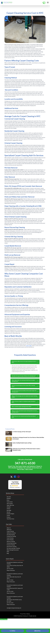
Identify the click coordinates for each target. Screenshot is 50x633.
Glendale (9, 506)
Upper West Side (10, 505)
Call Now (13, 630)
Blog (8, 553)
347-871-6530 (25, 463)
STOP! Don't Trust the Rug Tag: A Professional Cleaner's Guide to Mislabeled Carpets (26, 449)
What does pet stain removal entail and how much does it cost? (24, 417)
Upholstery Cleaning (11, 532)
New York (9, 496)
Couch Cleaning (10, 538)
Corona (8, 515)
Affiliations (9, 529)
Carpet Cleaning (10, 531)
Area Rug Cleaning (11, 534)
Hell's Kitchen (10, 503)
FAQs (8, 551)
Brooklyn (9, 498)
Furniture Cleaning (11, 544)
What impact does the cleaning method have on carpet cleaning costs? (23, 381)
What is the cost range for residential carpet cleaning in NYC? (23, 402)
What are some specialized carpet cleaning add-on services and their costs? (24, 411)
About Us (9, 527)
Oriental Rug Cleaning (11, 543)
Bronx (8, 500)
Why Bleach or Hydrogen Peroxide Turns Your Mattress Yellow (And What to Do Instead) (28, 438)
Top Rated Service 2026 (15, 483)
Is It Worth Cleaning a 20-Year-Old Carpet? (21, 431)
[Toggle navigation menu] (48, 2)
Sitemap (28, 613)
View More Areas (10, 518)
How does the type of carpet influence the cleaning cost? (24, 376)
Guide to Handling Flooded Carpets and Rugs (22, 442)
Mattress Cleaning (11, 541)
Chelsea (8, 508)
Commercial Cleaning (11, 536)
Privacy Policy (23, 613)
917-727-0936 (10, 580)
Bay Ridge (9, 510)
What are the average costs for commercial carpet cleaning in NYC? (24, 396)
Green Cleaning (10, 539)
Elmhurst (9, 517)
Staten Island (9, 501)
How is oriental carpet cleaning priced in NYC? (21, 406)
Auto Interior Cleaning (11, 546)
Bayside (8, 512)
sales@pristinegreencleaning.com (14, 607)
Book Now (38, 630)
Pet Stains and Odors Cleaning (13, 548)
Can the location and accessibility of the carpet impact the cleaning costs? (24, 391)
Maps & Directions (11, 570)
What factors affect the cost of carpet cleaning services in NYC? (24, 362)
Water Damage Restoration (13, 549)
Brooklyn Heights (10, 513)
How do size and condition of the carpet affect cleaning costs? (23, 386)
